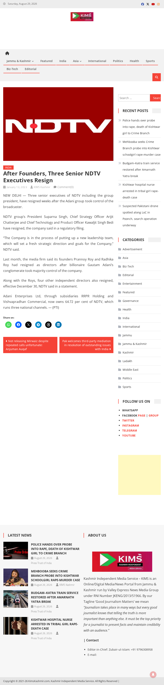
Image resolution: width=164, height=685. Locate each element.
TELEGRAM (129, 430)
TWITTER (128, 420)
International (97, 61)
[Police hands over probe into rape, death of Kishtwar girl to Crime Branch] (15, 550)
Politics (118, 61)
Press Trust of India (41, 563)
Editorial (30, 69)
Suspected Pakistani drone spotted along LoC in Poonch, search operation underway (140, 215)
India (62, 61)
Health (134, 61)
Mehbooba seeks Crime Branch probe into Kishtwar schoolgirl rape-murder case (142, 148)
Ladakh (127, 361)
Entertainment (132, 283)
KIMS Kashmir (42, 187)
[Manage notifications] (153, 674)
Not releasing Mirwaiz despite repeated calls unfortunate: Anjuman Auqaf (27, 345)
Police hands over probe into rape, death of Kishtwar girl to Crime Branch (141, 126)
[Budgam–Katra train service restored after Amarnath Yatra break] (15, 599)
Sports (150, 61)
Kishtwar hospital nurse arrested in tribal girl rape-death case (141, 191)
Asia (76, 61)
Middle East (130, 370)
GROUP (154, 415)
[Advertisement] (139, 475)
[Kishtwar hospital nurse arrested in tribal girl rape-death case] (15, 626)
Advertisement (132, 249)
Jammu (127, 335)
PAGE (141, 415)
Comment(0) (65, 187)
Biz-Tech (12, 69)
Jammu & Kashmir (19, 61)
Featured (46, 61)
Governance (131, 301)
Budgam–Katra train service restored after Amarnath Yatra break (141, 169)
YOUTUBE (129, 435)
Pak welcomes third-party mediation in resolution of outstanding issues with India (86, 345)
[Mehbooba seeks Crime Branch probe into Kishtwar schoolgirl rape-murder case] (15, 577)
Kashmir (128, 352)
